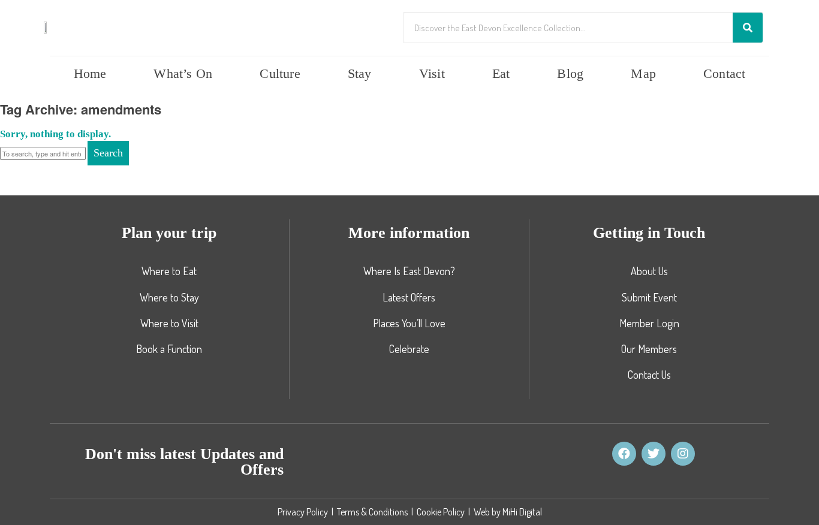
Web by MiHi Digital (508, 512)
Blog (570, 73)
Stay (360, 73)
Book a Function (169, 348)
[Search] (748, 28)
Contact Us (649, 374)
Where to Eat (169, 270)
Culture (280, 73)
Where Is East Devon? (409, 270)
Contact (724, 73)
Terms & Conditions (372, 512)
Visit (432, 73)
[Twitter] (654, 454)
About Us (649, 270)
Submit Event (649, 297)
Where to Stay (169, 297)
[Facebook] (624, 454)
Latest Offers (409, 297)
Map (643, 73)
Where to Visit (169, 323)
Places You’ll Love (409, 323)
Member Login (649, 323)
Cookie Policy (441, 512)
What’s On (182, 73)
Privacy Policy (303, 512)
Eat (501, 73)
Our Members (649, 348)
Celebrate (409, 348)
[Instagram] (683, 454)
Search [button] (108, 153)
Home (90, 73)
